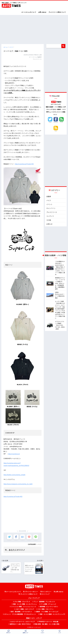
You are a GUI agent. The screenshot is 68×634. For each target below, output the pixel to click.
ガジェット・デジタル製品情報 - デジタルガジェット (20, 614)
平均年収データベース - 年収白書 (48, 621)
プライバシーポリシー (31, 591)
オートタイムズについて (29, 12)
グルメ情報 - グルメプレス (22, 601)
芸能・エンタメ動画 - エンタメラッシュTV (52, 614)
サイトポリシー (46, 591)
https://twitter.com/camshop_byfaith (14, 475)
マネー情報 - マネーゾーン (46, 609)
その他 (48, 220)
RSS (56, 131)
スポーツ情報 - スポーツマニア (25, 609)
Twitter (50, 122)
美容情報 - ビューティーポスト (49, 606)
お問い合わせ (42, 12)
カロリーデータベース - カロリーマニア (23, 621)
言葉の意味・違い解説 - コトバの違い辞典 (46, 624)
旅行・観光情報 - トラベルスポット (21, 611)
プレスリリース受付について (57, 12)
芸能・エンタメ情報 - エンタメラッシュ (25, 604)
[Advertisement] (34, 28)
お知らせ (49, 224)
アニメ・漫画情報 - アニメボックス (44, 601)
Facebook (56, 122)
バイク (39, 544)
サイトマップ (45, 594)
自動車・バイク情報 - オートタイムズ (47, 611)
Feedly (61, 122)
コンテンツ (50, 216)
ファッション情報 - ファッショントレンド (23, 606)
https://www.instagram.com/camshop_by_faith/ (18, 484)
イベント (49, 204)
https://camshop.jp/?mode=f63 (24, 164)
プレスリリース (51, 212)
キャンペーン (50, 208)
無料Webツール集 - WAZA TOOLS (20, 624)
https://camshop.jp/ (14, 454)
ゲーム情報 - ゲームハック (48, 604)
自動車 (48, 196)
